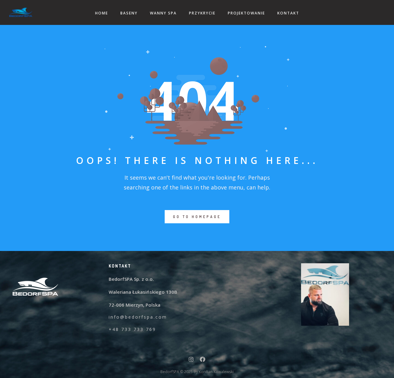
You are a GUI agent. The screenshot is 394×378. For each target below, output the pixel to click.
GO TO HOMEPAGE (197, 216)
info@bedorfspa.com (138, 317)
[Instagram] (191, 360)
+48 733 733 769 (132, 329)
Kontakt (288, 13)
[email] (202, 360)
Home (101, 13)
